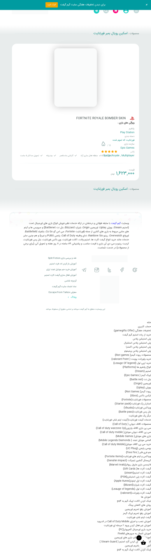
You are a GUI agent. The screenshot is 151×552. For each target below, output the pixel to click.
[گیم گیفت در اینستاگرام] (97, 270)
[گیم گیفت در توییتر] (109, 270)
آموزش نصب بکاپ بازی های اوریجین (132, 538)
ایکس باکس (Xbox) (140, 396)
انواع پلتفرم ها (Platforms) (137, 367)
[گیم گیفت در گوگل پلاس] (135, 270)
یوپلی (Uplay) (143, 388)
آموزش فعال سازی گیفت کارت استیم (60, 275)
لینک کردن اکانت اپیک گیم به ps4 (134, 501)
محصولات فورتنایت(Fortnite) (136, 400)
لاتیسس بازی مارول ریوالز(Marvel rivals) (130, 465)
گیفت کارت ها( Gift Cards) (137, 469)
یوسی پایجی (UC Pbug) (138, 448)
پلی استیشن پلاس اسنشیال (137, 343)
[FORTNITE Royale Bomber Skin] (75, 77)
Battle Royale (112, 156)
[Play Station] (132, 118)
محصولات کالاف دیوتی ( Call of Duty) (132, 424)
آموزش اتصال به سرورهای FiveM (134, 534)
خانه (149, 323)
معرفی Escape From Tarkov (62, 292)
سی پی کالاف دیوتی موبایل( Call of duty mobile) (125, 432)
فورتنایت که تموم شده (123, 140)
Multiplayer (128, 156)
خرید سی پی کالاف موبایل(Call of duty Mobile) (126, 444)
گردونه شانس (70, 281)
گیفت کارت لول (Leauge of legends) (131, 489)
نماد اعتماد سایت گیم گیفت (64, 286)
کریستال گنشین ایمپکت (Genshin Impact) (129, 460)
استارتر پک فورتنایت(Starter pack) (133, 404)
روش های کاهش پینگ (139, 505)
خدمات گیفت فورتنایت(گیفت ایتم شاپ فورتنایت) (127, 420)
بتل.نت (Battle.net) (140, 379)
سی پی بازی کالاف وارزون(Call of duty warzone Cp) (123, 428)
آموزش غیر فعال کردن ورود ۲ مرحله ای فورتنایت (127, 526)
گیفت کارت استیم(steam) (137, 473)
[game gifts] (30, 11)
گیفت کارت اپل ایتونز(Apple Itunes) (132, 481)
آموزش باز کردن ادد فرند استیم (63, 264)
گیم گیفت (116, 223)
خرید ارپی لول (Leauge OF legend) (132, 363)
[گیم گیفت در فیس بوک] (122, 270)
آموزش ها (146, 497)
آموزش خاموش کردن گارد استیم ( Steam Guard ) (125, 542)
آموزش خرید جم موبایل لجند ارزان (61, 269)
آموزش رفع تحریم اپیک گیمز (137, 513)
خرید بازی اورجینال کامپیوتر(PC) (135, 530)
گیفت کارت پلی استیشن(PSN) (135, 477)
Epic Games (127, 148)
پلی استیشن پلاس (142, 339)
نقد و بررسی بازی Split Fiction (62, 258)
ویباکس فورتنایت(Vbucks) (137, 408)
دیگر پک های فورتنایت (140, 416)
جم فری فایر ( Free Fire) (138, 452)
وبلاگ (73, 297)
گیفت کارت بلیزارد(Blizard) (137, 485)
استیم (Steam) (143, 371)
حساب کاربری (144, 327)
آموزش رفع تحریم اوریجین (138, 509)
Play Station (127, 132)
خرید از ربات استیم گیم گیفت (136, 335)
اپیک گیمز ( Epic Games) (137, 375)
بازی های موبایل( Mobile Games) (133, 436)
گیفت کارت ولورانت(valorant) (135, 493)
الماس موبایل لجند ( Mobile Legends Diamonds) (125, 440)
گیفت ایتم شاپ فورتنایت (139, 517)
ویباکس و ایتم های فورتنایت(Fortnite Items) (128, 456)
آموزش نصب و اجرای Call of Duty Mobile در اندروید (124, 521)
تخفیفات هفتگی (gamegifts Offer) (132, 331)
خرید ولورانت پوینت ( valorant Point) (131, 359)
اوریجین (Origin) (142, 384)
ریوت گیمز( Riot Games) (138, 392)
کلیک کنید (51, 5)
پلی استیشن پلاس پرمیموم (137, 351)
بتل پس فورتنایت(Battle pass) (135, 412)
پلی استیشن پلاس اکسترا (138, 347)
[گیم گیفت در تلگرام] (84, 270)
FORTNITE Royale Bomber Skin (101, 118)
